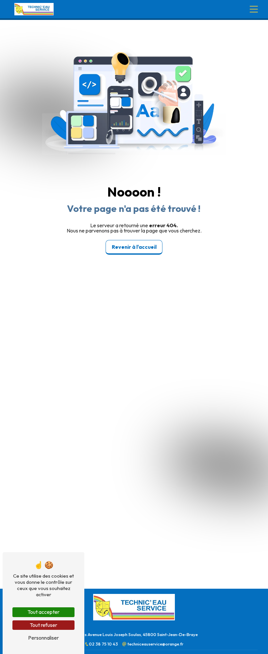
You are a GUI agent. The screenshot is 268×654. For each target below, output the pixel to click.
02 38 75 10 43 (104, 643)
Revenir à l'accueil (134, 247)
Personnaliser (43, 637)
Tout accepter (43, 612)
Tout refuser (43, 625)
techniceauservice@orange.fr (154, 643)
